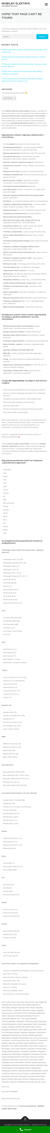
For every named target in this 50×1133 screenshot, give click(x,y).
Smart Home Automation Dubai (31, 1060)
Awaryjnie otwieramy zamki (12, 1029)
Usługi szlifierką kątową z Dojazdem (15, 1051)
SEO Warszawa (7, 1032)
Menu (46, 4)
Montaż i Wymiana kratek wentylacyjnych (26, 1071)
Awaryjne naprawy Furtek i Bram (23, 1007)
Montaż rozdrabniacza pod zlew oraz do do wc (28, 1082)
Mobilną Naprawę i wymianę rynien (15, 1043)
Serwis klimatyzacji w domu (12, 1024)
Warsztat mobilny (29, 1010)
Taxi (22, 1018)
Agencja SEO (15, 1018)
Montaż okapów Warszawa (35, 1062)
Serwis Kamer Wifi (39, 1029)
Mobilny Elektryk (16, 3)
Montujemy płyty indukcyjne (35, 1021)
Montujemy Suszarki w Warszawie (32, 1076)
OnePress (35, 1125)
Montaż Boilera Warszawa (12, 1079)
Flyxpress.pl (27, 1029)
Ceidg (20, 1106)
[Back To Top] (25, 1119)
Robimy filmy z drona (33, 1027)
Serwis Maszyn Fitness (21, 1068)
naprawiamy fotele (30, 1024)
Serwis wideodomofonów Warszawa (15, 1057)
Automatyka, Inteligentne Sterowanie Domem (29, 1054)
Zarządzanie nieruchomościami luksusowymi (18, 1065)
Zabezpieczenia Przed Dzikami (13, 1062)
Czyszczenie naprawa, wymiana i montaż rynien (28, 1049)
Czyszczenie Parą (18, 1005)
